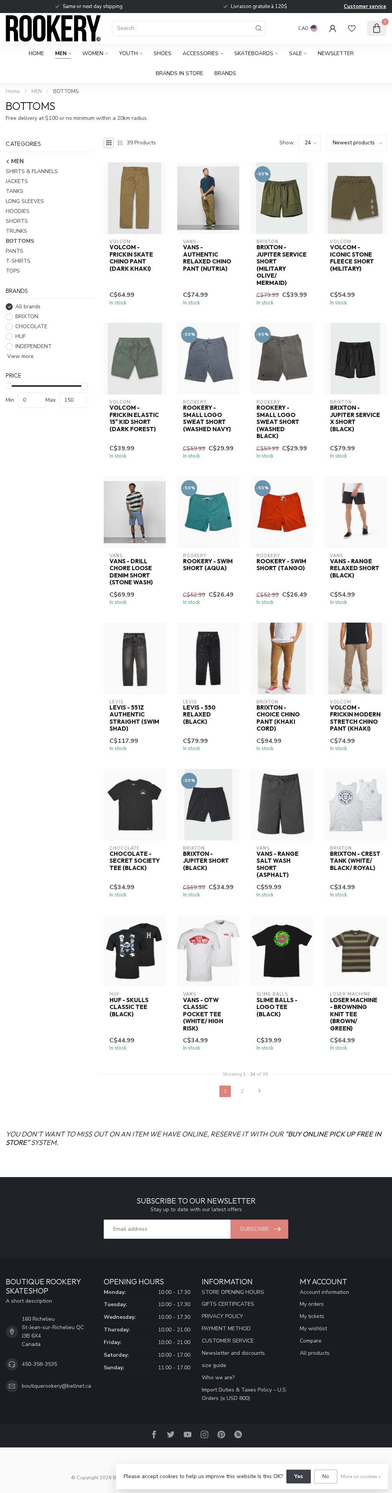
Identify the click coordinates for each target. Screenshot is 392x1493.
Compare (311, 1340)
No (325, 1476)
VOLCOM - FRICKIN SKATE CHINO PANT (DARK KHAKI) (131, 258)
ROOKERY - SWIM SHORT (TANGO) (281, 565)
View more (20, 356)
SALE (295, 53)
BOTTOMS (65, 91)
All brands (28, 306)
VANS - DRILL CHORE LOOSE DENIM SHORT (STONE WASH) (131, 572)
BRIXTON (26, 316)
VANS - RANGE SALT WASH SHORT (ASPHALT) (277, 864)
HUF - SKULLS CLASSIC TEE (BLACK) (129, 1007)
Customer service (365, 6)
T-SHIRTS (18, 261)
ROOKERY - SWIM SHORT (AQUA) (208, 565)
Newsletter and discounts (233, 1353)
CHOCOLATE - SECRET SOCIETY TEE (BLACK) (134, 861)
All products (315, 1353)
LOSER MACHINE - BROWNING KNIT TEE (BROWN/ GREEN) (353, 1014)
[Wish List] (352, 28)
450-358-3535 (39, 1364)
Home (36, 53)
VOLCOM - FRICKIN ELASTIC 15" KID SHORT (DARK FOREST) (134, 418)
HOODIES (17, 211)
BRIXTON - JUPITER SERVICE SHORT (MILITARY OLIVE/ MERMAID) (281, 265)
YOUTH (128, 53)
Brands (225, 73)
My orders (312, 1304)
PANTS (14, 251)
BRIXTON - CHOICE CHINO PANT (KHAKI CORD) (278, 718)
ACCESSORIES (201, 53)
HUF (20, 336)
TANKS (14, 191)
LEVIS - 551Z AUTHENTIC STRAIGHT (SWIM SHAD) (134, 718)
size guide (214, 1365)
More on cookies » (361, 1476)
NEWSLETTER (336, 53)
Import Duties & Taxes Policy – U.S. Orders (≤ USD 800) (244, 1394)
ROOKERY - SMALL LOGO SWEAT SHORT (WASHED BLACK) (277, 422)
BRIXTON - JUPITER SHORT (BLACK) (206, 861)
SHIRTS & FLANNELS (32, 171)
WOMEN (92, 53)
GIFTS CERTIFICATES (228, 1304)
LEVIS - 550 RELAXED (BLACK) (199, 714)
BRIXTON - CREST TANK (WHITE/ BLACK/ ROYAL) (355, 861)
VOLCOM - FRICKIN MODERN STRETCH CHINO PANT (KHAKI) (355, 718)
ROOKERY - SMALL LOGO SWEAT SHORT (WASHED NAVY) (207, 418)
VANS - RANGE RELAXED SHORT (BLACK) (354, 568)
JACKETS (17, 181)
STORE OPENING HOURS (233, 1292)
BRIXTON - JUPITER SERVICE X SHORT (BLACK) (355, 418)
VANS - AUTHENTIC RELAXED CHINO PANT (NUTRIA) (207, 258)
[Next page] (259, 1091)
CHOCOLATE (31, 326)
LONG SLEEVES (25, 201)
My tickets (312, 1316)
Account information (324, 1292)
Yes (298, 1476)
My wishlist (313, 1328)
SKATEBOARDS (253, 53)
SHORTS (17, 221)
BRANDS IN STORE (179, 73)
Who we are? (218, 1377)
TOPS (13, 271)
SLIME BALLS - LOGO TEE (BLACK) (276, 1007)
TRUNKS (16, 231)
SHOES (163, 53)
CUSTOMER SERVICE (228, 1340)
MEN (61, 53)
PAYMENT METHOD (226, 1328)
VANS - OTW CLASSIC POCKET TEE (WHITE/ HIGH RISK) (203, 1014)
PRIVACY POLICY (222, 1316)
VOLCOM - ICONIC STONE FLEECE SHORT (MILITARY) (352, 258)
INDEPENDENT (33, 346)
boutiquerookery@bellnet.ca (56, 1386)
